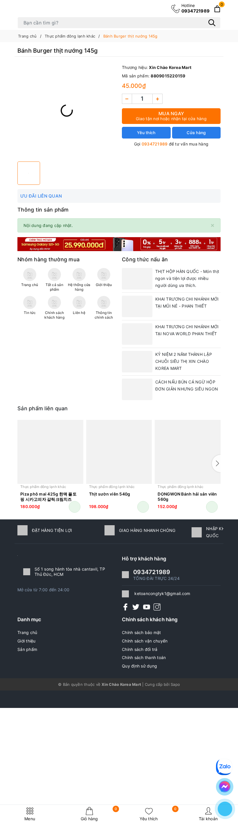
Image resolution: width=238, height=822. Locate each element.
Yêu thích (158, 814)
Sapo (175, 684)
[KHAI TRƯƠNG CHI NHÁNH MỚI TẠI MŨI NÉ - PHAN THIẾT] (137, 306)
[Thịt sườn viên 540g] (119, 452)
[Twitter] (135, 606)
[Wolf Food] (119, 243)
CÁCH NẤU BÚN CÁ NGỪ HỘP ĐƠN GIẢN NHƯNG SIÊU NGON (186, 385)
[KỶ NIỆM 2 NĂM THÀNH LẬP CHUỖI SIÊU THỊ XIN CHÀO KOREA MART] (137, 361)
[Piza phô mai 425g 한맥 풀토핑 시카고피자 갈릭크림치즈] (50, 452)
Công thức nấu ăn (145, 259)
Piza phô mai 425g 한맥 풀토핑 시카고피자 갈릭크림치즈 (48, 496)
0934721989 (195, 8)
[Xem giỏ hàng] (217, 9)
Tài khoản (208, 818)
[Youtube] (146, 606)
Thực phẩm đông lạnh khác (43, 486)
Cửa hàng (196, 132)
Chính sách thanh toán (144, 657)
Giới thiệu (26, 640)
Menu (29, 818)
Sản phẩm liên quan (42, 408)
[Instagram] (157, 606)
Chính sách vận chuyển (144, 640)
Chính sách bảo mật (141, 632)
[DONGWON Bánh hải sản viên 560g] (188, 452)
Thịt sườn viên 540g (109, 493)
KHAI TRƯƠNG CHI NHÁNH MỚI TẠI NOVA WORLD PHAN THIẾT (187, 330)
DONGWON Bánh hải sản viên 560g (187, 496)
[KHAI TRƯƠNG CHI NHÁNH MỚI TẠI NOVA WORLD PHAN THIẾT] (137, 334)
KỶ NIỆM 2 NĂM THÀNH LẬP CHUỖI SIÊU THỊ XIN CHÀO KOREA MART (183, 361)
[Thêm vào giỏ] (74, 507)
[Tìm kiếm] (212, 22)
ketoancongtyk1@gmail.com (162, 593)
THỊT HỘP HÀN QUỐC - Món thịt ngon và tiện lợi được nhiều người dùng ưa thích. (187, 278)
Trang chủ (27, 632)
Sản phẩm (27, 649)
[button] (216, 463)
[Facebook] (125, 606)
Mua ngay (171, 116)
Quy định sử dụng (139, 665)
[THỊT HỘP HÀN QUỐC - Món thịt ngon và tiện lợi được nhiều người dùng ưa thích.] (137, 279)
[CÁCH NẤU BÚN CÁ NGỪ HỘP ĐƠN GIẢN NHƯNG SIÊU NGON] (137, 389)
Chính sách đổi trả (140, 649)
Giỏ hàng (99, 814)
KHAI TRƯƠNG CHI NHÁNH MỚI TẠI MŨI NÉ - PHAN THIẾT (187, 302)
